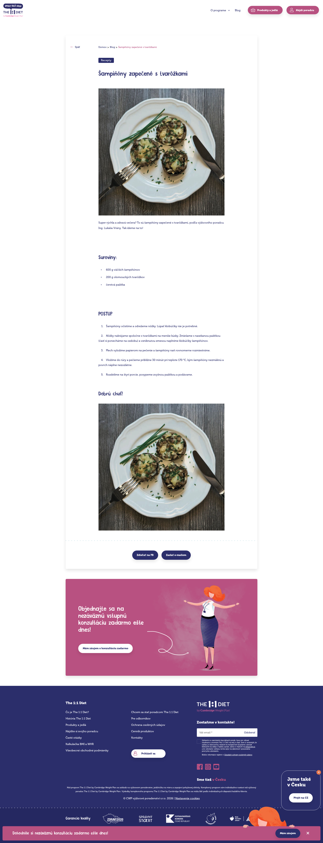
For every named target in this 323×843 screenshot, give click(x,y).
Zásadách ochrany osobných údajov (238, 755)
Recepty (106, 60)
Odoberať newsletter (250, 733)
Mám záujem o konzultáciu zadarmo (105, 648)
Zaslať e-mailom (176, 555)
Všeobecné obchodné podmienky (87, 750)
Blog (238, 10)
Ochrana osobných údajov (148, 725)
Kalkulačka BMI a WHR (80, 744)
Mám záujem (288, 833)
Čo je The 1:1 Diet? (77, 712)
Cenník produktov (142, 731)
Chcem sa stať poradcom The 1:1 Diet (154, 712)
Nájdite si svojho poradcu (82, 731)
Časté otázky (74, 737)
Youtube (216, 765)
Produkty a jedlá (76, 725)
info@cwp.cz (250, 747)
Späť (77, 47)
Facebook (200, 765)
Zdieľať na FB (145, 555)
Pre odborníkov (141, 718)
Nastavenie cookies (187, 798)
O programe (218, 10)
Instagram (208, 765)
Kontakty (137, 737)
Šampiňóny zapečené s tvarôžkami (137, 47)
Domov (102, 47)
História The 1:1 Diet (78, 718)
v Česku (219, 779)
